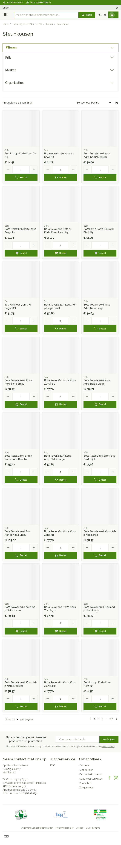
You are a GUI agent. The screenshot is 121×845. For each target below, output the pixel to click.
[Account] (105, 15)
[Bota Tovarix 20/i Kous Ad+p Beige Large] (100, 355)
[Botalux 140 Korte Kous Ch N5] (21, 128)
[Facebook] (109, 778)
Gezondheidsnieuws (91, 774)
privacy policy (108, 746)
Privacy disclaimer (64, 828)
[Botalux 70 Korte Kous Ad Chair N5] (100, 204)
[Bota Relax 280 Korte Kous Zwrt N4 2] (100, 430)
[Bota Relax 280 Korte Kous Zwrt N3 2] (60, 582)
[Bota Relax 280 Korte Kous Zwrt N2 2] (60, 657)
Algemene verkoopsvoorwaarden (37, 828)
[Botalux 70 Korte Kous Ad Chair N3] (60, 128)
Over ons (84, 765)
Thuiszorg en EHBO (22, 24)
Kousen (49, 24)
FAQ (52, 765)
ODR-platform (93, 828)
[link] (90, 719)
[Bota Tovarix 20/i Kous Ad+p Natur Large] (60, 430)
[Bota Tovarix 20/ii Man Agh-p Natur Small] (21, 506)
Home (5, 24)
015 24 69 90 (21, 779)
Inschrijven (109, 739)
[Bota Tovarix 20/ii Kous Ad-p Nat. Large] (100, 506)
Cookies (79, 828)
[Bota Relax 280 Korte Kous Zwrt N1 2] (60, 355)
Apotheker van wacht (91, 778)
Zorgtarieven (86, 787)
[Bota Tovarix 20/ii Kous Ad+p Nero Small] (21, 355)
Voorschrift (85, 783)
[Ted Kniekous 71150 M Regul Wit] (21, 279)
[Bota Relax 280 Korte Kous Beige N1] (21, 204)
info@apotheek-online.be (31, 782)
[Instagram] (116, 778)
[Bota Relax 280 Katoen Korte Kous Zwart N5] (60, 204)
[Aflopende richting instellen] (116, 103)
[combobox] (46, 15)
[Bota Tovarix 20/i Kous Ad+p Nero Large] (100, 279)
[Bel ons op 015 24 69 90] (99, 15)
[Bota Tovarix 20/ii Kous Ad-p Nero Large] (100, 582)
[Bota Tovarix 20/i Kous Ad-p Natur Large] (21, 582)
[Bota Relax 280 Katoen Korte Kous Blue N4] (21, 430)
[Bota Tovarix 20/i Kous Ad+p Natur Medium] (100, 128)
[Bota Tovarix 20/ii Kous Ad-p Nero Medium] (21, 657)
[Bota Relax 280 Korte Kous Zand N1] (60, 506)
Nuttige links (86, 769)
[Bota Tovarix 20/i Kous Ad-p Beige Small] (60, 279)
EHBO (39, 24)
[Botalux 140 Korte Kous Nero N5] (100, 657)
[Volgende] (116, 719)
